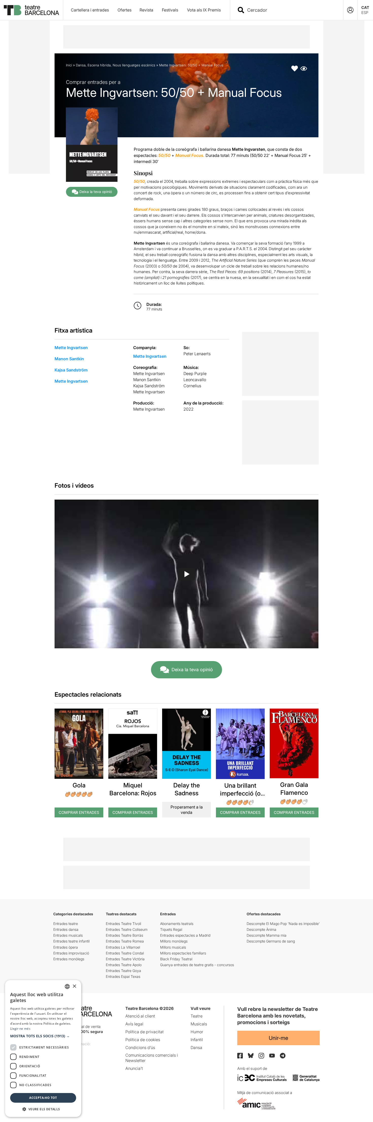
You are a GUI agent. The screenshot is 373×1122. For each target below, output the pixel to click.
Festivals (170, 9)
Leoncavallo (194, 379)
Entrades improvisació (71, 953)
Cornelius (192, 385)
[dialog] (43, 1048)
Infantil (197, 1039)
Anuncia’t (134, 1068)
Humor (197, 1031)
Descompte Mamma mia (266, 935)
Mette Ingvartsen (71, 347)
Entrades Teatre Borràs (124, 935)
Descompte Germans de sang (271, 941)
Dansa (81, 65)
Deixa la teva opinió (95, 191)
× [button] (74, 986)
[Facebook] (240, 1055)
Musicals (199, 1023)
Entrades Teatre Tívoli (123, 923)
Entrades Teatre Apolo (124, 965)
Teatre (196, 1016)
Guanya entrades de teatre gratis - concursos (197, 965)
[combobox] (291, 10)
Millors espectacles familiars (183, 953)
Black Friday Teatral (176, 959)
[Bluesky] (250, 1055)
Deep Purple (195, 373)
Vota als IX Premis (204, 9)
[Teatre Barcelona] (31, 10)
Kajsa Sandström (71, 369)
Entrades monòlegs (68, 959)
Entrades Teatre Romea (125, 941)
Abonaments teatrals (176, 923)
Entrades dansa (65, 929)
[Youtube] (272, 1055)
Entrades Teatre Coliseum (126, 929)
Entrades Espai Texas (123, 976)
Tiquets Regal (171, 929)
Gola (79, 785)
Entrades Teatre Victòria (125, 959)
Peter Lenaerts (197, 353)
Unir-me (278, 1038)
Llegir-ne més (20, 1028)
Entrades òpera (65, 947)
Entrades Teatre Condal (125, 953)
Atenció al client (140, 1016)
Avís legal (134, 1023)
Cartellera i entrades (90, 9)
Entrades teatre (65, 923)
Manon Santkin (69, 358)
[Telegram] (282, 1055)
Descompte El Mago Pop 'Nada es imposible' (283, 923)
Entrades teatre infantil (71, 941)
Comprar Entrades (79, 812)
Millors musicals (173, 947)
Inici (69, 65)
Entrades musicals (68, 935)
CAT (365, 7)
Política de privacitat (144, 1031)
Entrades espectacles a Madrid (185, 935)
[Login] (350, 10)
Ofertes (124, 9)
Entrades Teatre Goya (123, 970)
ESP (364, 12)
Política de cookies (142, 1039)
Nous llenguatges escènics (134, 65)
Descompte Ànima (261, 929)
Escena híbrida (99, 65)
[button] (43, 1036)
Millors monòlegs (174, 941)
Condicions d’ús (140, 1047)
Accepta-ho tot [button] (43, 1098)
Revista (146, 9)
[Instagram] (261, 1055)
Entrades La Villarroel (123, 947)
